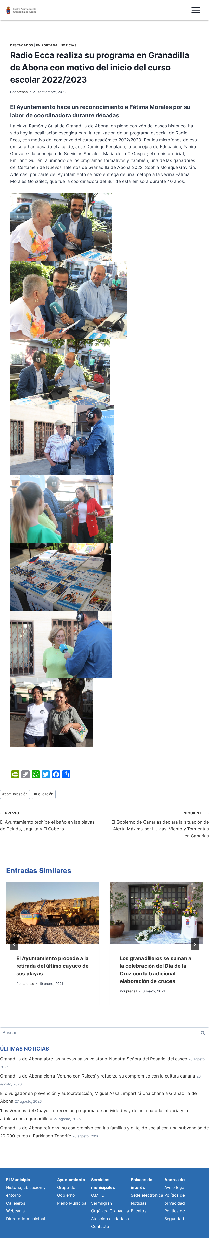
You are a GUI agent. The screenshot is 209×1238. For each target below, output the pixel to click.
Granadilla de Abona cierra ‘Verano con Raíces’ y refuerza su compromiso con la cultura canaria (97, 1076)
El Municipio (18, 1179)
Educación (43, 794)
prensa (22, 92)
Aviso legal (174, 1187)
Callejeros (15, 1203)
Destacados (21, 45)
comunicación (15, 794)
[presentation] (52, 913)
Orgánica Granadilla (110, 1210)
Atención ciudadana (110, 1218)
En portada (47, 45)
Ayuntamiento (71, 1179)
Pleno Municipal (72, 1203)
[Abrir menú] (195, 10)
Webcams (15, 1210)
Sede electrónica (147, 1195)
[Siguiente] (195, 944)
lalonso (28, 983)
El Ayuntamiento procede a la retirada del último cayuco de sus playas (52, 966)
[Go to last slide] (14, 944)
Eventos (138, 1210)
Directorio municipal (25, 1218)
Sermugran (101, 1203)
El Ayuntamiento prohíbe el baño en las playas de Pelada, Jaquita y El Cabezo (47, 821)
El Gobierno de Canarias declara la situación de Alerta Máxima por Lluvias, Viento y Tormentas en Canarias (160, 824)
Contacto (100, 1226)
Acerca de (174, 1179)
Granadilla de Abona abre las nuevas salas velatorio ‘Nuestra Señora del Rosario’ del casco (93, 1058)
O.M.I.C (97, 1195)
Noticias (69, 45)
